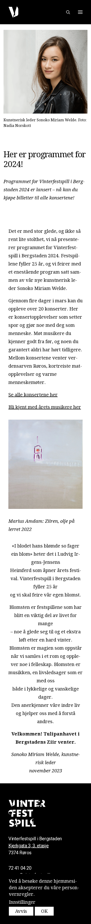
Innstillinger (22, 902)
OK (44, 911)
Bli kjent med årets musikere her (44, 407)
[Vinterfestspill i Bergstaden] (13, 12)
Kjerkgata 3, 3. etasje (28, 845)
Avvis (21, 911)
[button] (80, 12)
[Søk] (66, 12)
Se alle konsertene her (33, 394)
